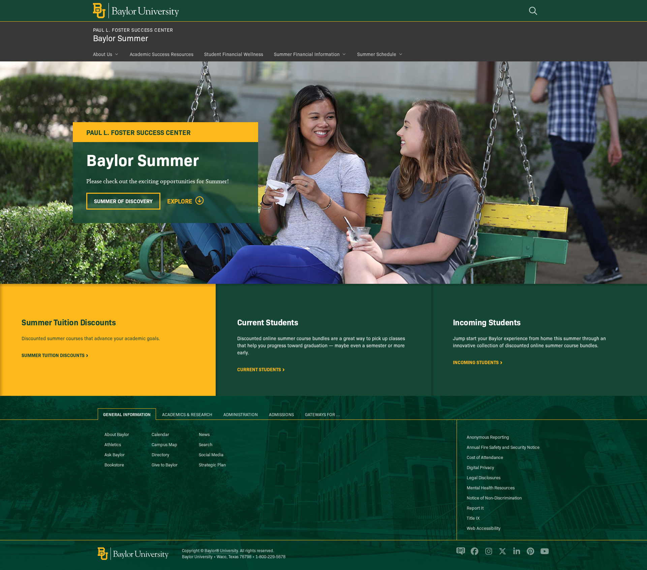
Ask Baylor (114, 454)
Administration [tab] (240, 414)
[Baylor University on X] (501, 554)
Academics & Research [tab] (187, 414)
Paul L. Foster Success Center (133, 29)
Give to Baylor (165, 464)
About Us (102, 54)
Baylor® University (221, 550)
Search (205, 444)
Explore (179, 201)
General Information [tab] (127, 414)
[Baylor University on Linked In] (515, 554)
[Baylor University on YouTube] (542, 554)
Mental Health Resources (491, 487)
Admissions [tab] (281, 414)
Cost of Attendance (485, 457)
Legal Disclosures (483, 477)
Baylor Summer (120, 37)
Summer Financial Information (307, 54)
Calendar (160, 434)
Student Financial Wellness (233, 54)
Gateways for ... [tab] (322, 414)
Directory (160, 454)
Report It (475, 508)
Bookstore (114, 464)
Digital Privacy (480, 467)
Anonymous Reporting (488, 437)
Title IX (473, 518)
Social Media (211, 454)
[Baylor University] (135, 10)
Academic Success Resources (161, 54)
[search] (534, 10)
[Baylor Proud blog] (459, 554)
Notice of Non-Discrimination (494, 497)
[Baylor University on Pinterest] (529, 554)
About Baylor (116, 434)
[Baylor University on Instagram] (487, 554)
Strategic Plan (212, 464)
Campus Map (164, 444)
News (204, 434)
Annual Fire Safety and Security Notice (503, 447)
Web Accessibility (483, 528)
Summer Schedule (376, 54)
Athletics (112, 444)
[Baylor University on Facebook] (473, 554)
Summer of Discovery (123, 201)
